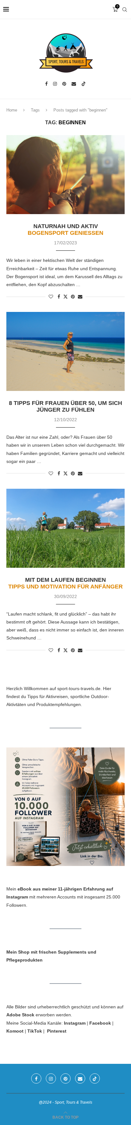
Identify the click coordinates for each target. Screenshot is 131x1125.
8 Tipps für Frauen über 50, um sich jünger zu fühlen (65, 406)
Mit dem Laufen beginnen (65, 583)
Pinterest (56, 1031)
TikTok (34, 1031)
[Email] (74, 84)
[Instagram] (55, 84)
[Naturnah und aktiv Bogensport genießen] (65, 174)
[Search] (124, 9)
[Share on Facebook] (59, 296)
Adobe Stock (20, 1014)
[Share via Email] (80, 296)
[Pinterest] (64, 84)
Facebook (100, 1023)
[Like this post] (51, 296)
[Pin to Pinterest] (73, 296)
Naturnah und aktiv (65, 229)
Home (11, 110)
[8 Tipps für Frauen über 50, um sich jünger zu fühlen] (65, 351)
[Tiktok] (83, 84)
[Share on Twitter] (65, 296)
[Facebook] (46, 84)
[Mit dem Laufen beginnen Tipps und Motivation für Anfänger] (65, 528)
